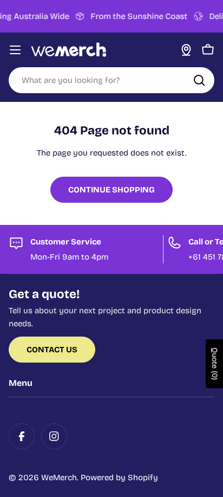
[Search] (199, 80)
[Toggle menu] (15, 49)
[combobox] (111, 80)
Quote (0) (214, 364)
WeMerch (59, 477)
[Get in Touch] (186, 49)
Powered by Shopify (119, 477)
